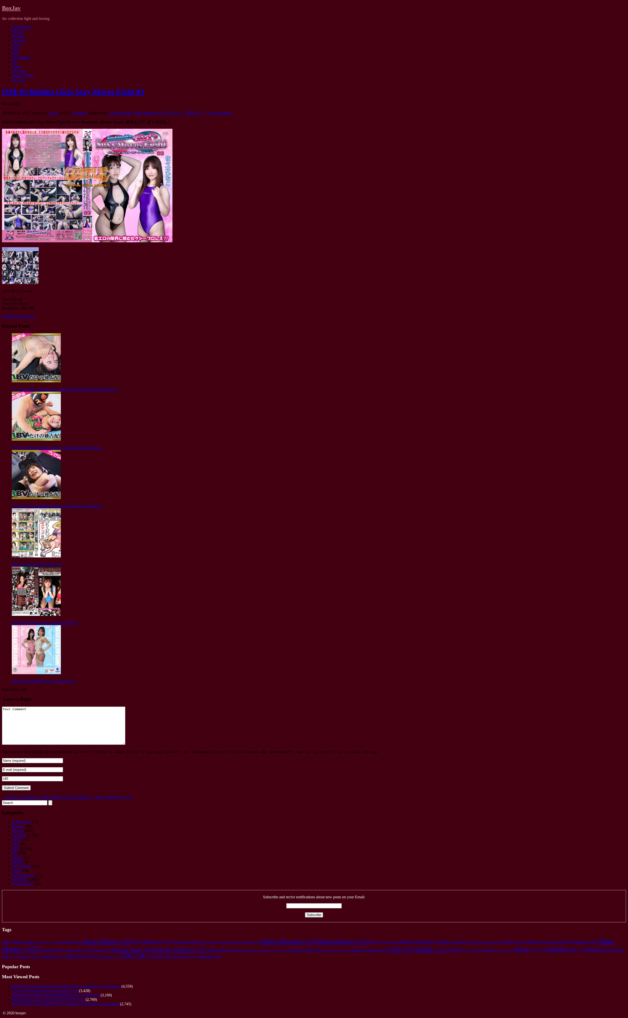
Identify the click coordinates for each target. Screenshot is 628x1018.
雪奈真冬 (210, 957)
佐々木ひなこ (172, 113)
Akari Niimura (107, 941)
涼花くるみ (32, 957)
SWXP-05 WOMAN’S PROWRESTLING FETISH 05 (56, 995)
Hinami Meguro (344, 941)
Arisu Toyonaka (244, 942)
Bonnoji (18, 31)
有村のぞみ (603, 950)
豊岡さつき (189, 957)
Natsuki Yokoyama (61, 950)
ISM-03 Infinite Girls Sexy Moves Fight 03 (73, 91)
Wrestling (19, 71)
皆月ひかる (84, 956)
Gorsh (53, 113)
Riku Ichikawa (223, 950)
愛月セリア (196, 113)
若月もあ (166, 956)
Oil (14, 62)
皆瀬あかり (111, 956)
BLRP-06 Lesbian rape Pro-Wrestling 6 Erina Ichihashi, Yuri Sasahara (66, 986)
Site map (18, 80)
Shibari (17, 862)
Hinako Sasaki (120, 113)
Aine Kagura (44, 942)
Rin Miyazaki (251, 950)
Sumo (16, 66)
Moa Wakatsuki (580, 942)
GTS (15, 49)
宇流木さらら (463, 950)
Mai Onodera (487, 942)
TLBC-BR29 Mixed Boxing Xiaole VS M (45, 991)
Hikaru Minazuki (288, 941)
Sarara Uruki (304, 950)
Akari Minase (68, 942)
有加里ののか (567, 950)
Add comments (220, 113)
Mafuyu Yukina (457, 942)
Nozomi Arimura (180, 949)
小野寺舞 (488, 950)
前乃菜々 (432, 950)
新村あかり (531, 950)
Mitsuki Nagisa (543, 942)
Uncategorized (23, 875)
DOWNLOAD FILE (18, 316)
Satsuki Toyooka (335, 950)
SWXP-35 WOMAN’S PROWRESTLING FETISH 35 (48, 797)
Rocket (17, 857)
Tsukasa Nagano (370, 950)
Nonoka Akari (131, 950)
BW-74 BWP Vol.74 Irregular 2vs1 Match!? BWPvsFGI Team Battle (65, 1004)
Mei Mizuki (512, 942)
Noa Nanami (96, 950)
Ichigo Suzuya (385, 942)
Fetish (16, 44)
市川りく (505, 950)
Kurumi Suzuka (419, 941)
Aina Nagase (17, 942)
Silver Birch (21, 58)
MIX (15, 53)
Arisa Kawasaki (188, 942)
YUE (403, 949)
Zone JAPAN (22, 75)
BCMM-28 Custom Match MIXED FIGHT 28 (48, 999)
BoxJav (11, 8)
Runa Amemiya (276, 950)
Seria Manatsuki (146, 113)
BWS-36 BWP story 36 (113, 797)
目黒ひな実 (138, 956)
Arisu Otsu (217, 942)
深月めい (56, 957)
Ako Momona (152, 941)
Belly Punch (21, 27)
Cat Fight (19, 40)
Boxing (17, 36)
